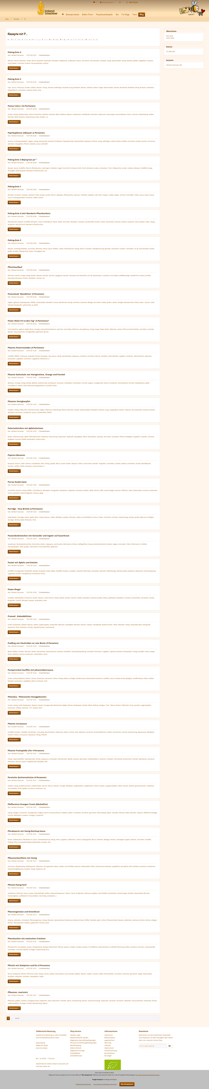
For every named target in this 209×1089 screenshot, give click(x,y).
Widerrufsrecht (75, 1048)
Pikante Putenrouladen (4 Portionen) (26, 347)
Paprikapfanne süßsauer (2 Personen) (26, 132)
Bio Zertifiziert (109, 1053)
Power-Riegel (14, 589)
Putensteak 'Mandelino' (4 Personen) (26, 294)
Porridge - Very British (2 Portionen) (25, 508)
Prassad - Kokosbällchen (19, 616)
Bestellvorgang (75, 1045)
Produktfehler (75, 1053)
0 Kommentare (44, 55)
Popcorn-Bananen (16, 455)
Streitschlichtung (110, 1051)
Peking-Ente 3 (14, 240)
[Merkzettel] (120, 2)
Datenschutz (109, 1048)
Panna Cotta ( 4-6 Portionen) (21, 106)
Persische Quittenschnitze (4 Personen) (27, 777)
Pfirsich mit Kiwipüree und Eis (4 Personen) (29, 965)
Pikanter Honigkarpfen (19, 401)
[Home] (62, 15)
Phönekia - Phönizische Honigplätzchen (27, 696)
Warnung (107, 1043)
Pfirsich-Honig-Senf (17, 884)
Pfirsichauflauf (15, 267)
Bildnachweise (109, 1038)
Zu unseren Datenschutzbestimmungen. (148, 1075)
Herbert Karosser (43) (174, 65)
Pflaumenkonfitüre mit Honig (22, 858)
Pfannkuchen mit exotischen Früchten (27, 938)
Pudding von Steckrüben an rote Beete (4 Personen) (33, 643)
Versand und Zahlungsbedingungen (83, 1043)
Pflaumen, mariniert (18, 992)
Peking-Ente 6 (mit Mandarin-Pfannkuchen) (29, 213)
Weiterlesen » (14, 68)
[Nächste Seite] (11, 1018)
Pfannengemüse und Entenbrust (24, 911)
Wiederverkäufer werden (79, 1038)
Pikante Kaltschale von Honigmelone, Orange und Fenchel (36, 374)
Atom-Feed (170, 38)
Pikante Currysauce (17, 723)
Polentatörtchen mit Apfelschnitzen (25, 428)
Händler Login (75, 1035)
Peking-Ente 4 (14, 52)
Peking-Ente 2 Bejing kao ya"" (22, 159)
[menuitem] (192, 3)
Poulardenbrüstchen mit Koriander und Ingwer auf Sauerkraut (38, 535)
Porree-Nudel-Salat (17, 482)
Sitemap (107, 1045)
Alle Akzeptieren (127, 1084)
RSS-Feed (169, 36)
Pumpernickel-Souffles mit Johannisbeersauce (30, 670)
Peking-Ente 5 (14, 79)
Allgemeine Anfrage (77, 1051)
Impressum (108, 1035)
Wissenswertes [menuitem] (107, 2)
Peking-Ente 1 (14, 186)
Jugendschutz (109, 1040)
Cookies (111, 1073)
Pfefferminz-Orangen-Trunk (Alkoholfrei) (28, 804)
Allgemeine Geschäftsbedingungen (83, 1040)
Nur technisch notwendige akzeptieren (105, 1084)
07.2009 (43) (170, 51)
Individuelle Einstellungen (83, 1084)
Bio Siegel (108, 1056)
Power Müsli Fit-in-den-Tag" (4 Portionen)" (28, 320)
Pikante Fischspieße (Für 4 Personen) (26, 750)
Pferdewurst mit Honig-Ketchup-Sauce (26, 831)
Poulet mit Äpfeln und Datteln (23, 562)
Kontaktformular (76, 1056)
